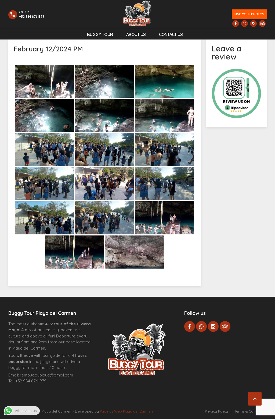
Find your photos (249, 14)
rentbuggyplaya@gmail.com (46, 375)
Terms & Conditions (251, 411)
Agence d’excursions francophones (19, 389)
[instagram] (253, 23)
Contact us (171, 34)
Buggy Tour (100, 34)
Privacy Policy (216, 411)
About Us (136, 34)
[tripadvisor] (262, 23)
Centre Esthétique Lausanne (38, 389)
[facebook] (235, 23)
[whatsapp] (244, 23)
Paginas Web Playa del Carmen (126, 411)
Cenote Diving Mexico (53, 389)
